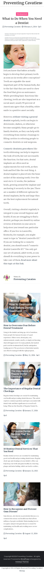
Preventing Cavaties (12, 26)
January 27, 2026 (31, 410)
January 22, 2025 (31, 471)
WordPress (25, 559)
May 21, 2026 (29, 355)
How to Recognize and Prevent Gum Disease (20, 510)
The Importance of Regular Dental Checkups (22, 390)
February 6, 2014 (30, 26)
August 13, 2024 (30, 533)
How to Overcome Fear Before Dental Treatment (19, 326)
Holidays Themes (22, 562)
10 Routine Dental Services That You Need (21, 450)
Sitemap (22, 571)
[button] (41, 3)
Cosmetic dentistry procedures (18, 148)
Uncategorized (22, 14)
